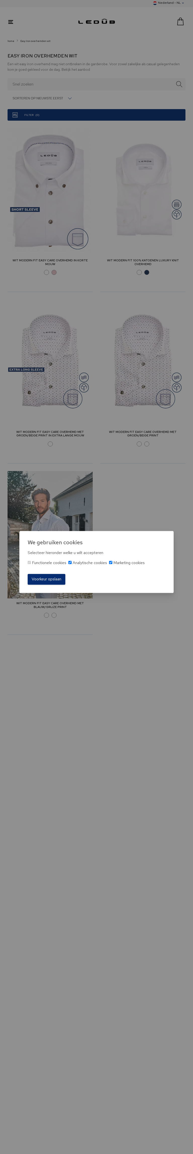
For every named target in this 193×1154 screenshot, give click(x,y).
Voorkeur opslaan (46, 579)
